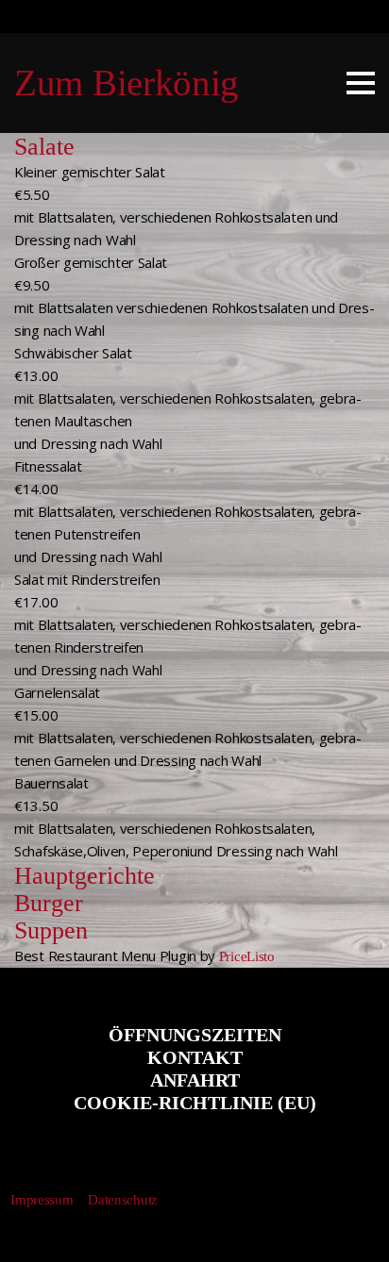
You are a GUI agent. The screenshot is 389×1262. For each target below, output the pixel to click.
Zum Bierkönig (126, 82)
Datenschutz (123, 1199)
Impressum (41, 1199)
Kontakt (195, 1057)
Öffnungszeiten (195, 1034)
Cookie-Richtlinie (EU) (195, 1102)
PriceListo (247, 956)
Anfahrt (195, 1080)
